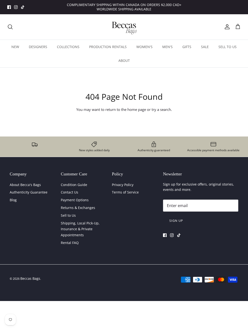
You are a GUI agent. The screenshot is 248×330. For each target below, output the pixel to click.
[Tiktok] (22, 7)
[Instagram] (16, 7)
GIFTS (186, 46)
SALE (205, 46)
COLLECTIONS (68, 46)
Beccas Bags (30, 278)
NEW (15, 46)
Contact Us (69, 192)
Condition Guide (74, 184)
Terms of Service (125, 192)
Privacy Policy (122, 184)
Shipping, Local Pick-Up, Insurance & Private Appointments (80, 229)
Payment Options (75, 200)
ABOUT (124, 60)
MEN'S (167, 46)
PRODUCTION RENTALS (108, 46)
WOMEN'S (144, 46)
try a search (161, 109)
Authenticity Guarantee (28, 192)
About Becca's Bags (25, 184)
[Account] (226, 27)
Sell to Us (68, 215)
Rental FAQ (70, 242)
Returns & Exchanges (78, 207)
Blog (13, 200)
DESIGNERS (38, 46)
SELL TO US (227, 46)
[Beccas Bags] (124, 27)
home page (136, 109)
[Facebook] (9, 7)
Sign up (176, 220)
